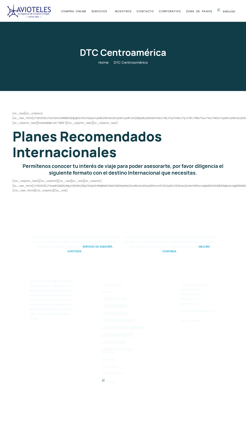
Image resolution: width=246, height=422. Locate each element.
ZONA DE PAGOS (199, 11)
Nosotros (123, 11)
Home (103, 62)
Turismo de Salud (115, 341)
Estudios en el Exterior (118, 349)
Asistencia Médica (115, 305)
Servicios (99, 11)
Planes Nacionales (116, 313)
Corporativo (170, 11)
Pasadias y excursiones (119, 334)
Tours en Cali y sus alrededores (124, 327)
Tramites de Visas (115, 298)
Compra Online (74, 11)
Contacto (145, 11)
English (228, 11)
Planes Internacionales (119, 320)
